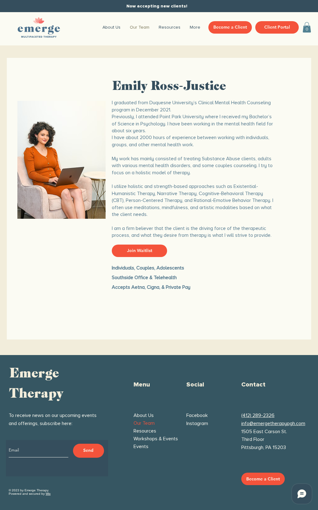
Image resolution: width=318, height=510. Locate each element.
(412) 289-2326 (258, 415)
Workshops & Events (152, 439)
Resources (145, 431)
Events (141, 446)
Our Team (144, 423)
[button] (306, 27)
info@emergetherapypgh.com (273, 423)
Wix (48, 493)
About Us (144, 415)
